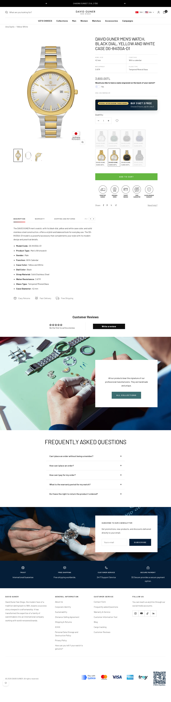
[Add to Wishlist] (117, 121)
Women (84, 20)
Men (74, 20)
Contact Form (100, 602)
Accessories (111, 20)
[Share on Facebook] (103, 205)
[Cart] (164, 12)
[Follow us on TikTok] (147, 613)
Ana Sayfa (9, 26)
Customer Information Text (105, 617)
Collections (62, 20)
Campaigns (127, 20)
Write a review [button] (109, 326)
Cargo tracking (100, 627)
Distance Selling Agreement (67, 617)
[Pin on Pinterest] (107, 205)
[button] (144, 12)
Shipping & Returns (63, 622)
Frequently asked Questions (106, 607)
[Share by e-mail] (116, 205)
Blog (96, 622)
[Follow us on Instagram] (135, 613)
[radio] (101, 139)
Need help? (153, 205)
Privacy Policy (61, 640)
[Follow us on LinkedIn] (153, 613)
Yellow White (22, 26)
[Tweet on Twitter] (111, 205)
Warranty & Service (102, 612)
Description (19, 219)
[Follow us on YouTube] (141, 613)
